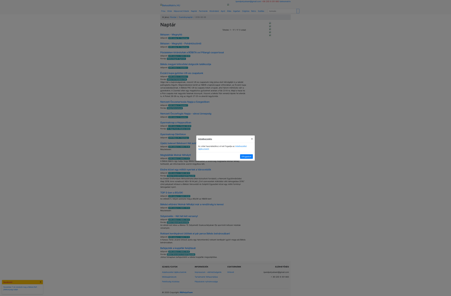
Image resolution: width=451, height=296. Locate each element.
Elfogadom (246, 156)
